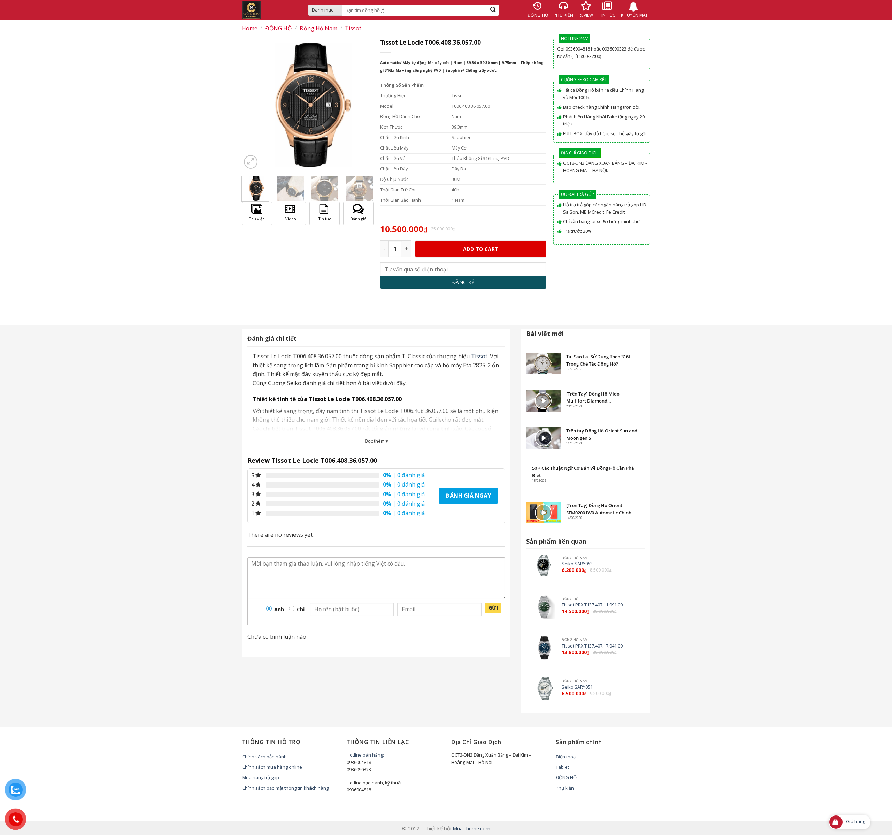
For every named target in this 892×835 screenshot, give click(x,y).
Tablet (562, 767)
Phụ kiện (565, 788)
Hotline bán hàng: (365, 755)
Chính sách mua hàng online (272, 767)
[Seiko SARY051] (543, 689)
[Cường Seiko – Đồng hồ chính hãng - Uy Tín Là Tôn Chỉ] (270, 10)
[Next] (365, 193)
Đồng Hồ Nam (318, 28)
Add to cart (481, 249)
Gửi (493, 607)
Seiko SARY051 (577, 687)
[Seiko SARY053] (543, 566)
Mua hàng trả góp (260, 777)
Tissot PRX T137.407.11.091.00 (592, 605)
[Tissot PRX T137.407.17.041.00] (543, 648)
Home (249, 28)
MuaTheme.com (471, 828)
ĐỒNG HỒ (278, 28)
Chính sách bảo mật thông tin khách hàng (285, 788)
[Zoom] (250, 162)
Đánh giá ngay (468, 495)
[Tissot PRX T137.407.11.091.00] (543, 607)
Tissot (353, 28)
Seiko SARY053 (577, 564)
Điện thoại (566, 756)
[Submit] (493, 10)
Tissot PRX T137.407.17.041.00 (592, 646)
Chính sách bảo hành (264, 756)
